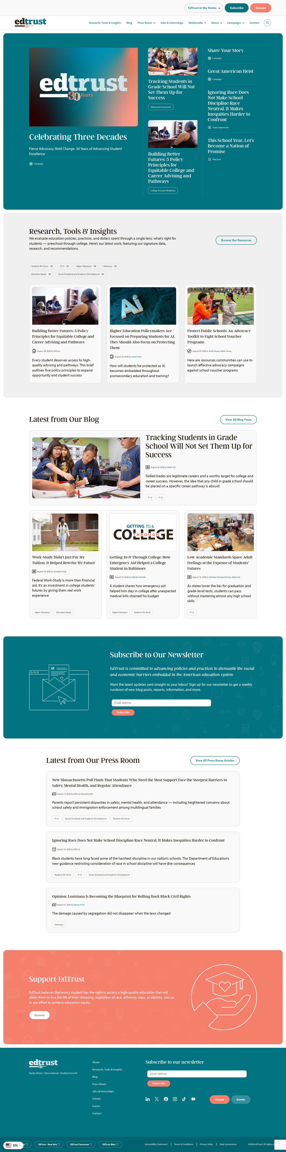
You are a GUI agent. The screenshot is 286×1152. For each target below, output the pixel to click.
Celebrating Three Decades (78, 137)
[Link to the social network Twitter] (157, 1100)
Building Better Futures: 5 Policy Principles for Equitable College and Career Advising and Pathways (171, 167)
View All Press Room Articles (215, 760)
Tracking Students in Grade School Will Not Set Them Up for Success (171, 89)
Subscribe (236, 8)
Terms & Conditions (183, 1144)
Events (96, 1106)
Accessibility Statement (156, 1144)
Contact (254, 22)
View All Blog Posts (238, 419)
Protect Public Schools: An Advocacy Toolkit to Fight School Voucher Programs (219, 336)
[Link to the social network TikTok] (184, 1100)
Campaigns (234, 22)
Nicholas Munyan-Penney (220, 577)
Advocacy (107, 266)
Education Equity (38, 274)
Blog (129, 22)
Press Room (145, 22)
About (215, 22)
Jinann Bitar (136, 356)
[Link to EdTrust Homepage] (30, 23)
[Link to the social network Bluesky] (202, 1100)
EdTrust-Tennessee (79, 1144)
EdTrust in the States (202, 8)
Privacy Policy (206, 1144)
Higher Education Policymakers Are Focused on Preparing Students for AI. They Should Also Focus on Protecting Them (142, 339)
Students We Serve (39, 266)
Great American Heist (231, 71)
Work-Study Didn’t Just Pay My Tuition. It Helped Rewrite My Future (63, 560)
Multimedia (196, 22)
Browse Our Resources (236, 240)
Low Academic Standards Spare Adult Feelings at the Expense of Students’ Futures (220, 563)
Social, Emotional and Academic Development (78, 274)
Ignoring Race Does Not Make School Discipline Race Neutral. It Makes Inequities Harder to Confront (229, 106)
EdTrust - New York (47, 1144)
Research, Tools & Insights (105, 22)
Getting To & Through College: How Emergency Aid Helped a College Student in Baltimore (140, 563)
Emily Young (214, 351)
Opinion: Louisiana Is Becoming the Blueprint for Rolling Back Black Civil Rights (121, 896)
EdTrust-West (109, 1144)
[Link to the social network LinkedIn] (148, 1100)
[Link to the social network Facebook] (166, 1100)
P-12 (62, 266)
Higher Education (84, 266)
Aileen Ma (171, 467)
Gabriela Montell (138, 577)
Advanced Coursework (161, 107)
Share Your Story (226, 50)
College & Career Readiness (163, 190)
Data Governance (228, 1144)
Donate (261, 8)
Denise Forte (79, 904)
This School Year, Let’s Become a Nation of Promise (231, 146)
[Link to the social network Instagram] (175, 1100)
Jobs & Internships (172, 22)
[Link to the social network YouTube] (193, 1100)
